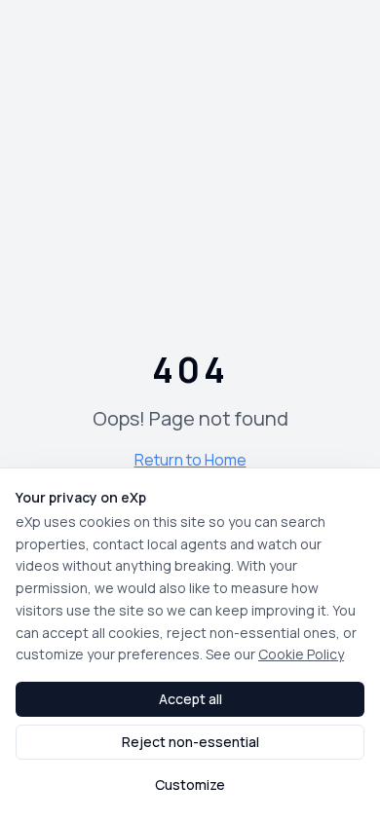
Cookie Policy (301, 654)
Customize (190, 784)
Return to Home (190, 459)
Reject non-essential (190, 741)
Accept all (190, 699)
